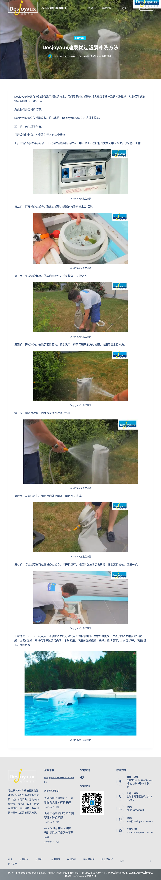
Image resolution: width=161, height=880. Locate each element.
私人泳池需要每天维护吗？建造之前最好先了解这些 (59, 833)
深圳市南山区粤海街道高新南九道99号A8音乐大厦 (140, 783)
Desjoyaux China (66, 56)
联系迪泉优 (89, 859)
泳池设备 (106, 7)
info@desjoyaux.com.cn (140, 821)
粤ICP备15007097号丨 (93, 872)
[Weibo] (82, 777)
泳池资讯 (71, 859)
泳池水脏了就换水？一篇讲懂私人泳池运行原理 (59, 800)
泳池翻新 (56, 859)
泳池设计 (40, 859)
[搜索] (150, 861)
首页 (90, 7)
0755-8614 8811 (53, 8)
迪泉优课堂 (80, 38)
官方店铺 (146, 7)
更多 (124, 7)
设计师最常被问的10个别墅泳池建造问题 (59, 815)
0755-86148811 (135, 810)
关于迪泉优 (107, 859)
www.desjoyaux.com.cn (140, 832)
